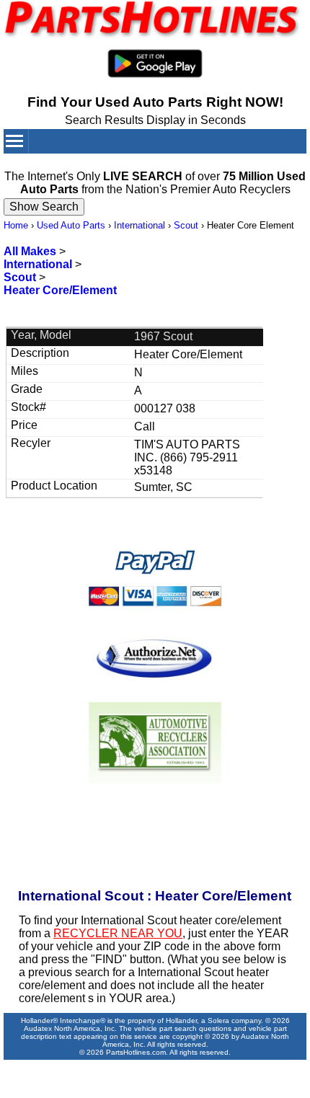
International (139, 225)
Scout (186, 225)
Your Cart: (238, 164)
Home (16, 225)
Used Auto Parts (71, 225)
